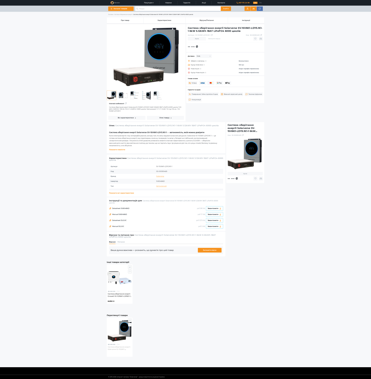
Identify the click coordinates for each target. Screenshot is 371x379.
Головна (110, 14)
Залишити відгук (210, 250)
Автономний (161, 186)
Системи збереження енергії (123, 14)
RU (260, 3)
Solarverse (160, 176)
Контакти (221, 3)
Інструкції (246, 20)
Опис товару (164, 118)
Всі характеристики (126, 118)
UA (255, 3)
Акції (204, 3)
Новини (168, 3)
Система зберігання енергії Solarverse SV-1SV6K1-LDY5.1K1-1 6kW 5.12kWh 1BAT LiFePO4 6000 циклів (163, 14)
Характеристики (164, 20)
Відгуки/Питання (207, 20)
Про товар (125, 20)
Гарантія (186, 3)
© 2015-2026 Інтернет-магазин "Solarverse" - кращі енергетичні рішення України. (136, 377)
